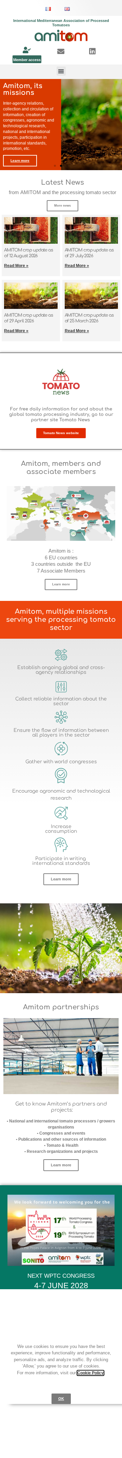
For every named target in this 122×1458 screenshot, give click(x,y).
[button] (61, 71)
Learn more (20, 160)
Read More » (16, 265)
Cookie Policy (90, 1373)
